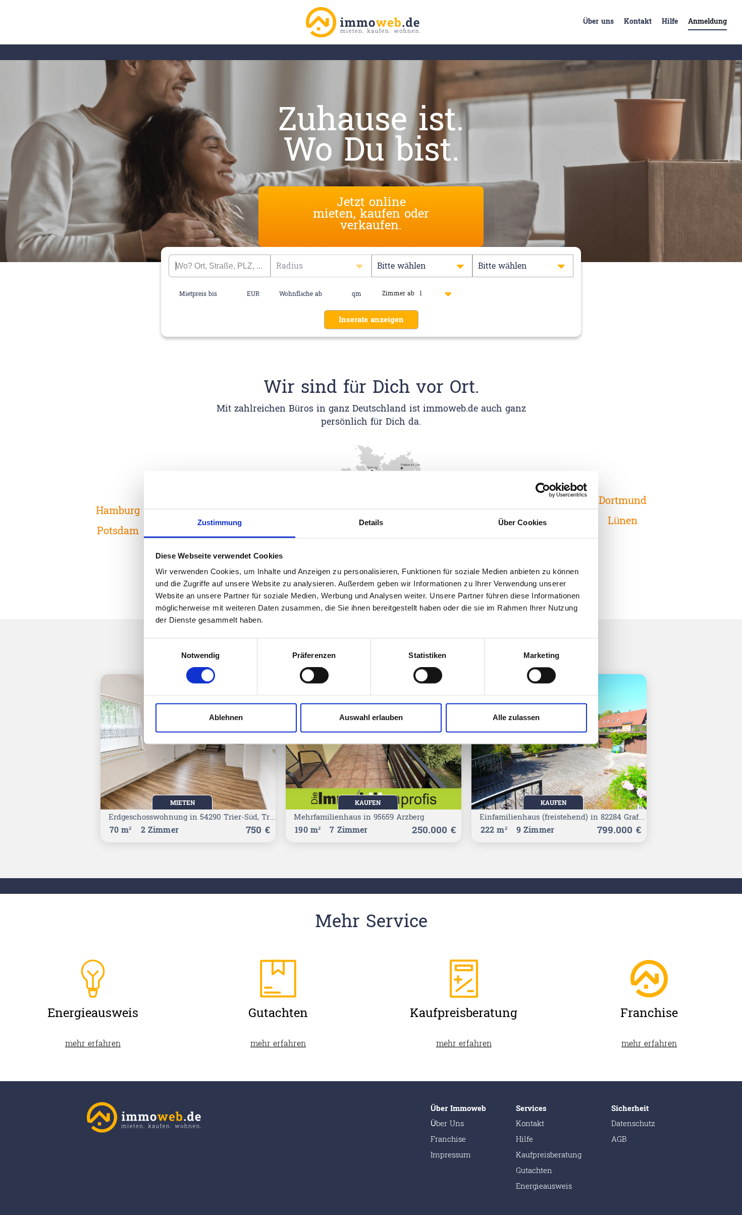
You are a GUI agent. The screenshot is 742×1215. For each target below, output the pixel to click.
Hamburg (118, 511)
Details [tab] (371, 522)
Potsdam (118, 531)
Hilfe (670, 21)
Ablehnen (226, 717)
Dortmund (623, 501)
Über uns (598, 21)
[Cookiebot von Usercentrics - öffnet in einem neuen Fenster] (543, 489)
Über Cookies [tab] (522, 522)
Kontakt (638, 21)
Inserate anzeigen (371, 320)
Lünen (623, 521)
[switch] (314, 676)
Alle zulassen (516, 717)
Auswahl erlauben (371, 717)
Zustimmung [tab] (219, 522)
